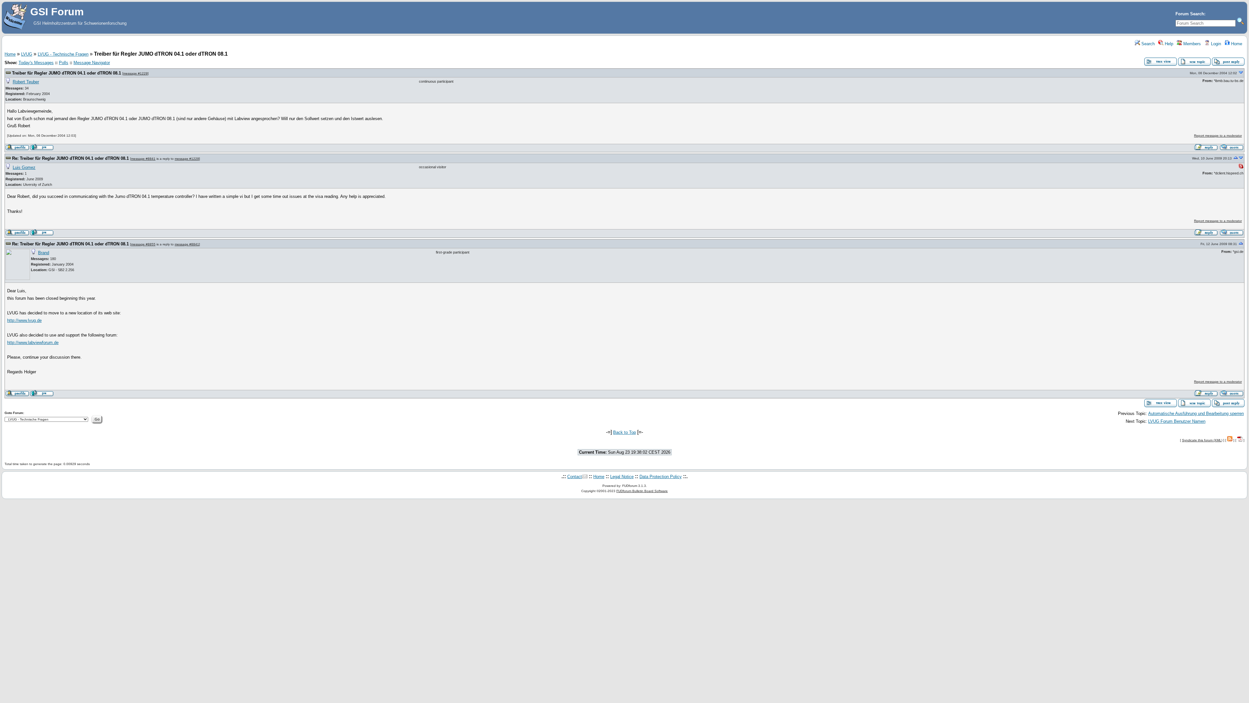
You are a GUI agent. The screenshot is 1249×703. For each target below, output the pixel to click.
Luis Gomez (24, 167)
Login (1215, 43)
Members (1191, 43)
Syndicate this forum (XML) (1202, 440)
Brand (43, 252)
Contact (574, 476)
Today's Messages (36, 62)
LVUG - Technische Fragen (63, 54)
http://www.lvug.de (24, 320)
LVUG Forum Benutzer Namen (1176, 421)
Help (1168, 43)
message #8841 (143, 158)
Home (1236, 43)
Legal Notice (622, 476)
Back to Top (624, 432)
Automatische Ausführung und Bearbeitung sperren (1196, 413)
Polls (63, 62)
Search (1147, 43)
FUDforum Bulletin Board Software (642, 491)
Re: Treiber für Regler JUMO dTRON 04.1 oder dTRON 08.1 (70, 158)
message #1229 (135, 73)
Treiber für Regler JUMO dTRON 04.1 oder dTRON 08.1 (66, 73)
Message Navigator (92, 62)
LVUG (26, 54)
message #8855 (143, 244)
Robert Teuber (26, 81)
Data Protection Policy (660, 476)
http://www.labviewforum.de (33, 342)
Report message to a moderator (1218, 135)
